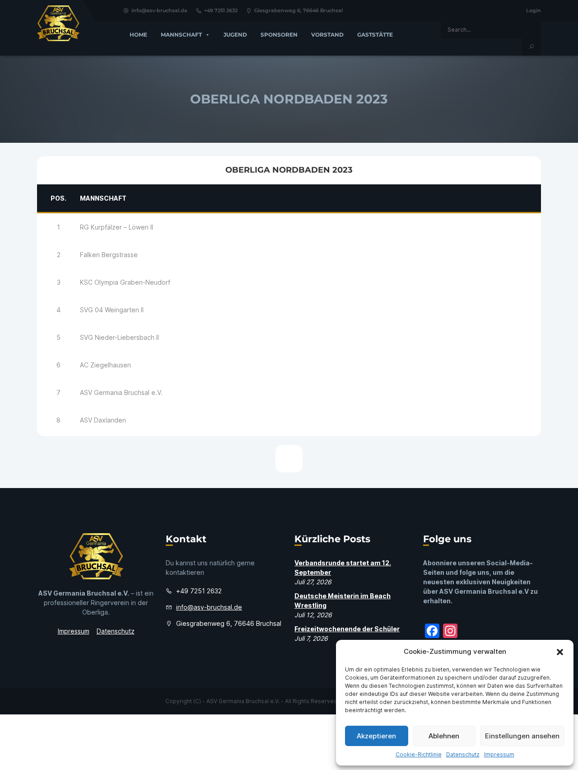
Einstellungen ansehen (522, 736)
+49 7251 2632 (221, 10)
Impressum (499, 754)
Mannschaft (181, 34)
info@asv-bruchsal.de (159, 10)
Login (533, 10)
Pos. (58, 198)
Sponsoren (279, 34)
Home (138, 34)
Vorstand (327, 34)
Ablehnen (444, 736)
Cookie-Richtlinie (419, 754)
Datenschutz (463, 754)
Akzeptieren (376, 736)
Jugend (235, 34)
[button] (559, 651)
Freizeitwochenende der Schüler (347, 629)
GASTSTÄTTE (375, 34)
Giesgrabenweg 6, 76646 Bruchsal (298, 10)
